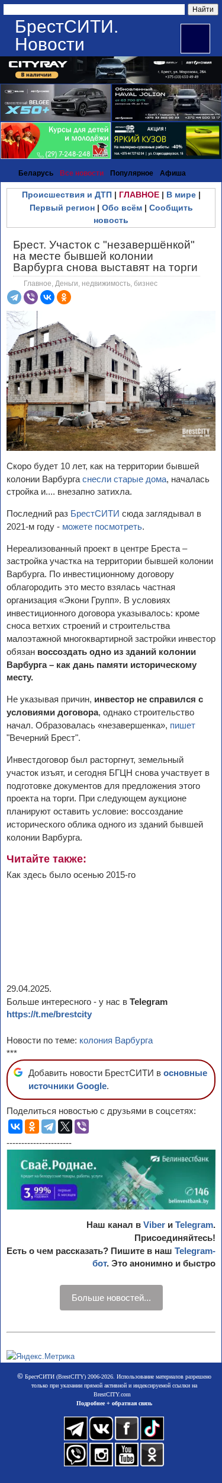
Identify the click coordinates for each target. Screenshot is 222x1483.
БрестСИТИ (95, 513)
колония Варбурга (116, 1040)
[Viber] (31, 297)
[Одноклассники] (64, 297)
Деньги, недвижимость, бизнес (106, 283)
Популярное (131, 173)
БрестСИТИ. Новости (66, 35)
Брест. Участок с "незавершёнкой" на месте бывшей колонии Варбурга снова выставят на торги (105, 255)
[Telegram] (14, 297)
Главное (38, 283)
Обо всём (122, 207)
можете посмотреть (102, 526)
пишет (182, 725)
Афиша (173, 173)
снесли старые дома (124, 479)
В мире (181, 194)
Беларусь (35, 173)
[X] (65, 1126)
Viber (154, 1225)
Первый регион (62, 207)
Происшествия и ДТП (67, 194)
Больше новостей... (111, 1298)
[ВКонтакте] (47, 297)
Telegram (194, 1225)
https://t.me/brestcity (49, 1014)
